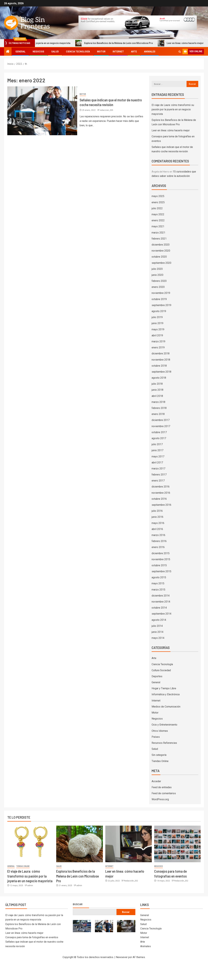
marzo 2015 (158, 589)
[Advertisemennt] (137, 22)
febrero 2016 (159, 541)
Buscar (78, 904)
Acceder (156, 781)
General (20, 51)
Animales (149, 51)
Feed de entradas (162, 787)
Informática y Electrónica (166, 694)
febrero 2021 (159, 238)
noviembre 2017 (161, 426)
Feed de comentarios (164, 793)
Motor (101, 51)
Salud (55, 51)
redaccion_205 (106, 110)
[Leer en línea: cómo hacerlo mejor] (128, 844)
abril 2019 (157, 335)
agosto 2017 (159, 438)
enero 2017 (158, 480)
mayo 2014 (158, 637)
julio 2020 (157, 268)
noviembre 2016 (161, 492)
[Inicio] (8, 51)
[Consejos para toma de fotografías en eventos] (177, 844)
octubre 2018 (159, 365)
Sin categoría (159, 754)
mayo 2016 (158, 523)
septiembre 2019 (161, 305)
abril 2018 (157, 396)
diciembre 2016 (160, 486)
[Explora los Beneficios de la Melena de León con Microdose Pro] (79, 844)
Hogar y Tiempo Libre (164, 688)
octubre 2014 (159, 607)
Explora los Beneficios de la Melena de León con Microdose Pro (102, 43)
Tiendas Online (160, 761)
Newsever (122, 957)
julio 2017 (157, 444)
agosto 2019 (159, 311)
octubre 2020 (159, 256)
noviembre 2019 (161, 293)
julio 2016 (157, 510)
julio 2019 (157, 317)
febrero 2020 (159, 280)
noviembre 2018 (161, 359)
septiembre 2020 (161, 262)
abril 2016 (157, 529)
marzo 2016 (158, 535)
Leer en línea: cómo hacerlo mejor (169, 43)
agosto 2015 (159, 577)
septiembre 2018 (161, 371)
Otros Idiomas (160, 730)
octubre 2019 (159, 299)
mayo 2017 (158, 456)
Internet (118, 51)
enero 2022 (158, 220)
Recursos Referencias (164, 742)
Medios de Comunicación (166, 706)
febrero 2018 (159, 408)
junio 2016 (157, 516)
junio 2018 (157, 389)
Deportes (157, 676)
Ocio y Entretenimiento (164, 724)
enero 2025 (158, 202)
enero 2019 (158, 347)
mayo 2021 (158, 226)
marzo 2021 (158, 232)
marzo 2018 (158, 402)
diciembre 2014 (160, 595)
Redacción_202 (131, 881)
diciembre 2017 (160, 420)
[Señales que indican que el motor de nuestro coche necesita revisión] (42, 110)
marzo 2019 (158, 341)
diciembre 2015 (160, 553)
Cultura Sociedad (161, 670)
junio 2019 (157, 323)
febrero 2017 (159, 474)
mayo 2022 (158, 214)
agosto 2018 (159, 377)
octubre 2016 (159, 498)
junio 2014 (157, 631)
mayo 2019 (158, 329)
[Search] (180, 51)
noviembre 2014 (161, 601)
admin (30, 885)
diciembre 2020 (160, 244)
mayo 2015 (158, 583)
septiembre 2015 (161, 571)
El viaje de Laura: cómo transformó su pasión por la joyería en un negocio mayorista (173, 109)
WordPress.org (160, 799)
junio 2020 (157, 274)
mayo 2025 (158, 196)
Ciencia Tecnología (78, 51)
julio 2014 (157, 625)
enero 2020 (158, 286)
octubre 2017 (159, 432)
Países (156, 736)
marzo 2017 (158, 468)
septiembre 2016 (161, 504)
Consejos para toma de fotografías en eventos (31, 937)
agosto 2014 (159, 619)
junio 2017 (157, 450)
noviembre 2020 (161, 250)
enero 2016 (158, 547)
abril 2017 (157, 462)
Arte (134, 51)
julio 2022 (157, 208)
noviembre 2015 (161, 559)
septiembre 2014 (161, 613)
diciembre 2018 (160, 353)
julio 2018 (157, 383)
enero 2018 (158, 414)
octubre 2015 (159, 565)
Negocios (38, 51)
